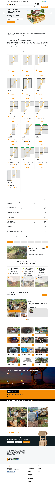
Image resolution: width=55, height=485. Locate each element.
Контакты (35, 6)
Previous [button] (4, 13)
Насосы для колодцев (31, 468)
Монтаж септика (30, 471)
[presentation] (49, 252)
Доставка (15, 1)
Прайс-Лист (16, 6)
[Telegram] (45, 1)
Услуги (23, 6)
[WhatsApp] (43, 1)
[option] (36, 16)
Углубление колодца (30, 474)
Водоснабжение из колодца (31, 475)
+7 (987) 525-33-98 (12, 451)
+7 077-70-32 (35, 400)
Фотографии (18, 1)
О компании (8, 1)
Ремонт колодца (30, 465)
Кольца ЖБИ (29, 481)
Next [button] (51, 13)
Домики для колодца (30, 478)
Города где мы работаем (9, 468)
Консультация (44, 6)
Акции (21, 1)
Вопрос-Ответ (24, 1)
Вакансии (28, 1)
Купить (13, 75)
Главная (10, 6)
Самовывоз (12, 1)
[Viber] (44, 1)
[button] (26, 319)
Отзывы (29, 6)
